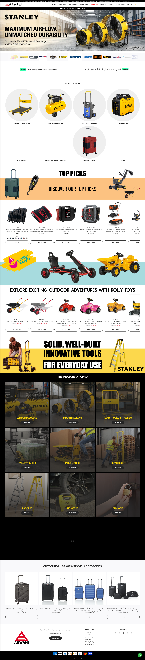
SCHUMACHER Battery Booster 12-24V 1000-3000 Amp (91, 230)
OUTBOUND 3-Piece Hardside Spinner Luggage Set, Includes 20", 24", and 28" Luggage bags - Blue (89, 610)
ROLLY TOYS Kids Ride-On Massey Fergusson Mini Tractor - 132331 (66, 322)
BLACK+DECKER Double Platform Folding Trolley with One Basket (115, 230)
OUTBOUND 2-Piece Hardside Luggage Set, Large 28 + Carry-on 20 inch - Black (55, 610)
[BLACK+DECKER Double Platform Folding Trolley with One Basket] (115, 214)
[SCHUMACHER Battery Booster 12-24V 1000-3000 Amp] (91, 214)
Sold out (17, 242)
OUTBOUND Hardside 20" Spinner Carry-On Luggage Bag (21, 610)
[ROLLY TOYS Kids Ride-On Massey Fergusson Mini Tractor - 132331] (66, 306)
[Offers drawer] (135, 4)
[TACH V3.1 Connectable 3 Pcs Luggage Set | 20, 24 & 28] (17, 214)
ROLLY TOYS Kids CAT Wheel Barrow (17, 321)
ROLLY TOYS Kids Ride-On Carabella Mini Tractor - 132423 (91, 322)
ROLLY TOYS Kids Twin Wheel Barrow (42, 321)
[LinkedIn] (127, 633)
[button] (7, 223)
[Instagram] (119, 633)
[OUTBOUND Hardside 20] (21, 588)
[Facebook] (115, 633)
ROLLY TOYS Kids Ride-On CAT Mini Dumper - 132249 (115, 322)
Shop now (27, 422)
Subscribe (55, 638)
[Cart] (139, 4)
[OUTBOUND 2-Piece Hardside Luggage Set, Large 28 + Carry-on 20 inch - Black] (55, 588)
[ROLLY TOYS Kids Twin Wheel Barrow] (42, 306)
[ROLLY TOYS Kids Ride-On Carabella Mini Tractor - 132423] (91, 306)
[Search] (128, 4)
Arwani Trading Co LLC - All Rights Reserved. (78, 658)
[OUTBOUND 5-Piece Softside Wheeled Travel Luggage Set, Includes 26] (123, 588)
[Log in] (132, 4)
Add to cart (42, 242)
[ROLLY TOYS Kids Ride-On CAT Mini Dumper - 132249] (115, 306)
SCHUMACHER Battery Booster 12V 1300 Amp (66, 230)
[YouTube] (123, 633)
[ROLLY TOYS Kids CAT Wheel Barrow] (17, 306)
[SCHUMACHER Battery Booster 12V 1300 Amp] (66, 214)
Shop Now (72, 513)
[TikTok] (131, 633)
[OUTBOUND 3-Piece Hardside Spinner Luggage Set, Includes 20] (89, 588)
